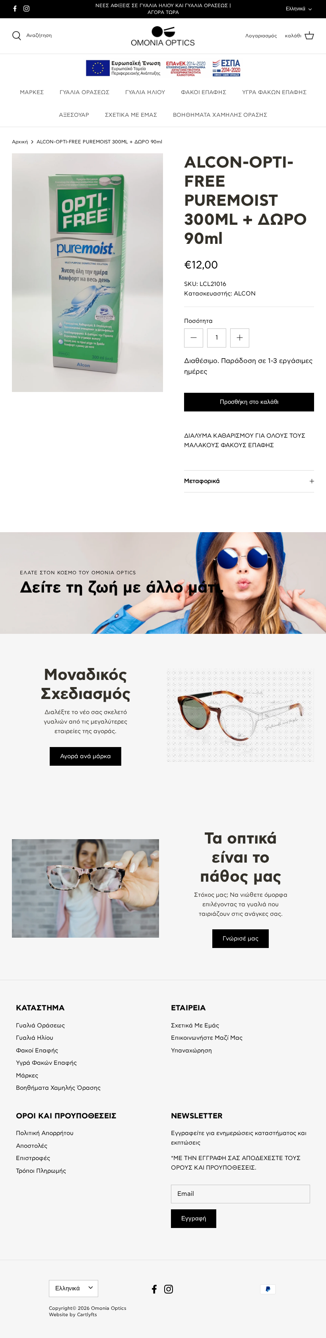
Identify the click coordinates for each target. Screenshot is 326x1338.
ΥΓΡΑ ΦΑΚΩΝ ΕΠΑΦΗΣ (274, 92)
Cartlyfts (87, 1314)
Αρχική (20, 141)
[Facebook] (15, 9)
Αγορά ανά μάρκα (85, 756)
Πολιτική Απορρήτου (45, 1133)
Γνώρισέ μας (240, 939)
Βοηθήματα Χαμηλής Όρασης (58, 1088)
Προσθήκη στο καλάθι (249, 402)
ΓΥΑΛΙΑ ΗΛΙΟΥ (145, 92)
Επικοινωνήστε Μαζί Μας (207, 1038)
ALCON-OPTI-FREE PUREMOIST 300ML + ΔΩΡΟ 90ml (99, 141)
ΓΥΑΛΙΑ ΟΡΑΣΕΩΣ (84, 92)
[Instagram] (26, 9)
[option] (87, 272)
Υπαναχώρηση (191, 1051)
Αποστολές (31, 1146)
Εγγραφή (193, 1218)
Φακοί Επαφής (37, 1051)
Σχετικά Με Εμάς (195, 1026)
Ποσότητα (198, 321)
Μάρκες (27, 1076)
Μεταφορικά (202, 481)
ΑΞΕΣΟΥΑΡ (74, 115)
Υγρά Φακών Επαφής (46, 1063)
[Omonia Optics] (163, 36)
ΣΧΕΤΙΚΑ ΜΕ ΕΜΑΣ (131, 115)
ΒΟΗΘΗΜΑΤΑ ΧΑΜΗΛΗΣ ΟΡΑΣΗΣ (220, 115)
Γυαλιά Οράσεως (40, 1026)
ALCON (245, 294)
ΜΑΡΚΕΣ (32, 92)
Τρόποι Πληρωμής (41, 1171)
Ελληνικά (295, 8)
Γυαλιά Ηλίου (34, 1038)
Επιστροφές (33, 1158)
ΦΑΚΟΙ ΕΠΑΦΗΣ (203, 92)
